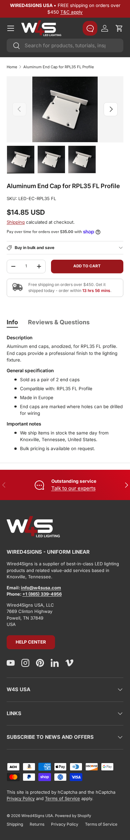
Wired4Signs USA (37, 815)
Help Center (31, 642)
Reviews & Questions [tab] (59, 322)
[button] (119, 28)
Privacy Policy (21, 798)
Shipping (16, 222)
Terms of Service (62, 798)
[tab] (12, 322)
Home (12, 67)
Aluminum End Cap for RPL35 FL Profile (58, 67)
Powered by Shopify (73, 815)
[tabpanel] (65, 393)
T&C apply (71, 12)
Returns (37, 824)
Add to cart (87, 266)
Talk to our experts (73, 488)
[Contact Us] (90, 28)
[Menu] (10, 28)
